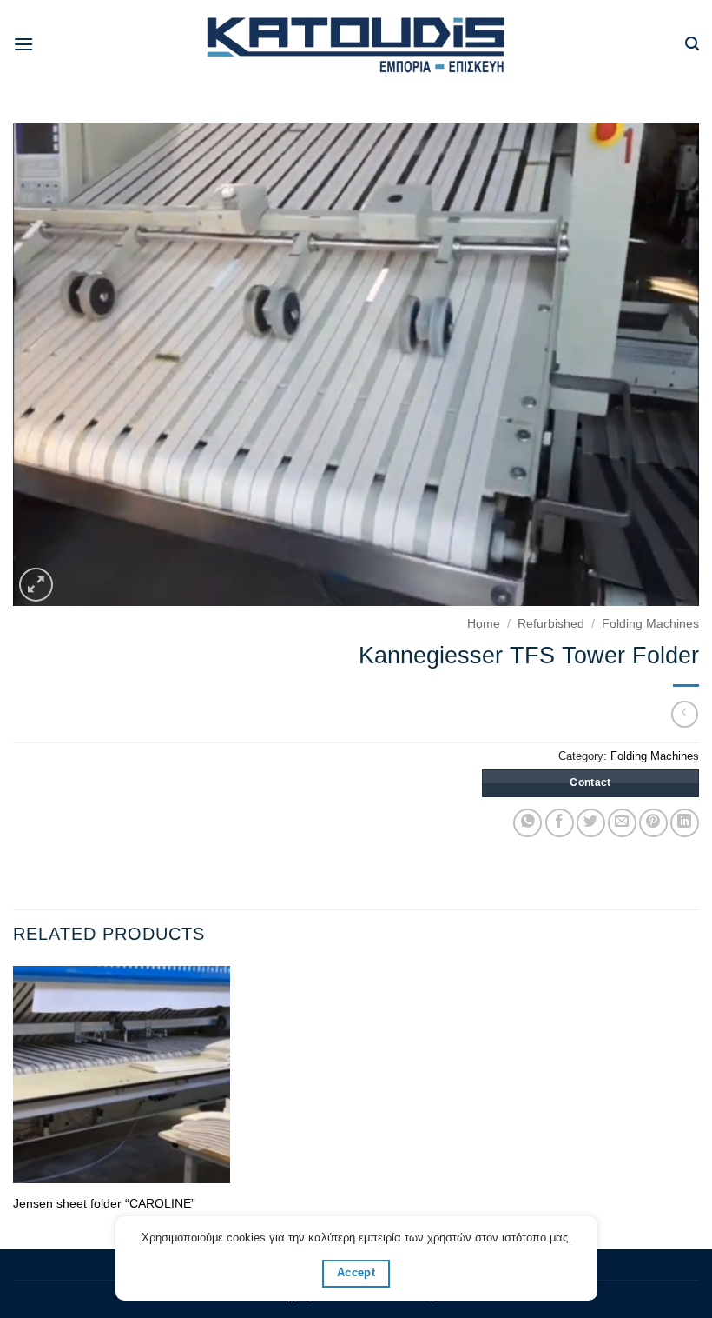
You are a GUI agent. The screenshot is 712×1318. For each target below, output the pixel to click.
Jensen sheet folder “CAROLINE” (104, 1203)
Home (483, 623)
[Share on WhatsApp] (527, 823)
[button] (23, 44)
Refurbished (551, 623)
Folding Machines (650, 623)
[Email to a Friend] (622, 823)
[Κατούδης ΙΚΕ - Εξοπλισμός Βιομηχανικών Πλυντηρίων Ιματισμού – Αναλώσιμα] (356, 45)
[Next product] (684, 714)
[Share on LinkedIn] (684, 823)
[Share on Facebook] (559, 823)
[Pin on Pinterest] (653, 823)
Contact (590, 782)
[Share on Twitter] (591, 823)
